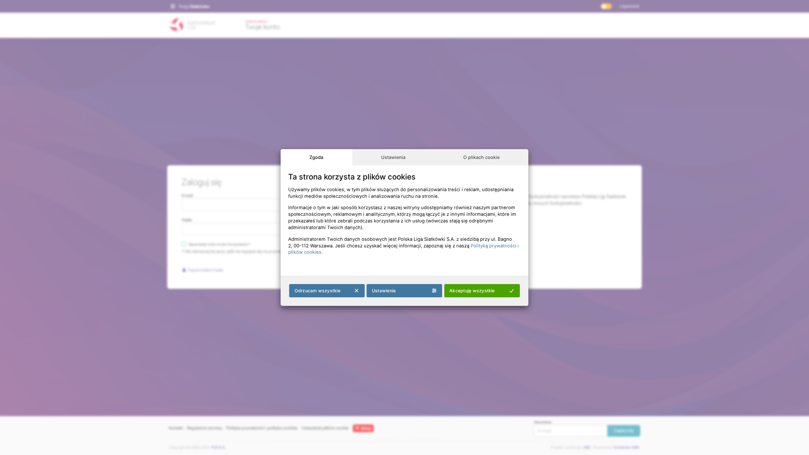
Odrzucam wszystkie (317, 290)
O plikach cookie (481, 157)
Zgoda (316, 157)
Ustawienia (393, 157)
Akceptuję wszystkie (472, 290)
